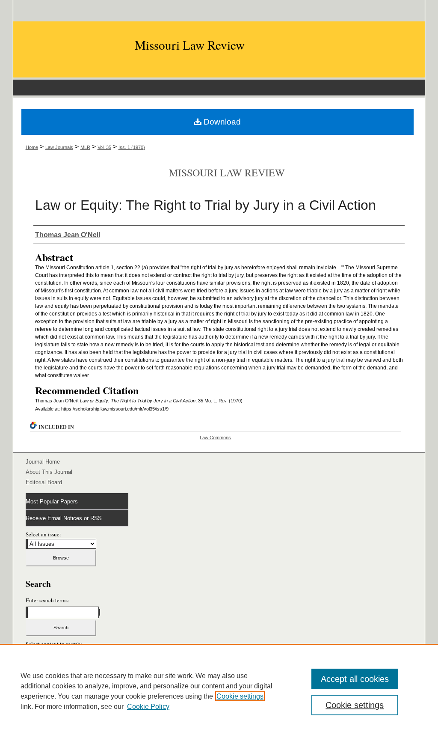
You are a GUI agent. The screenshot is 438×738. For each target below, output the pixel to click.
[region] (219, 691)
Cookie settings (239, 696)
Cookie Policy (148, 706)
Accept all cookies (355, 679)
